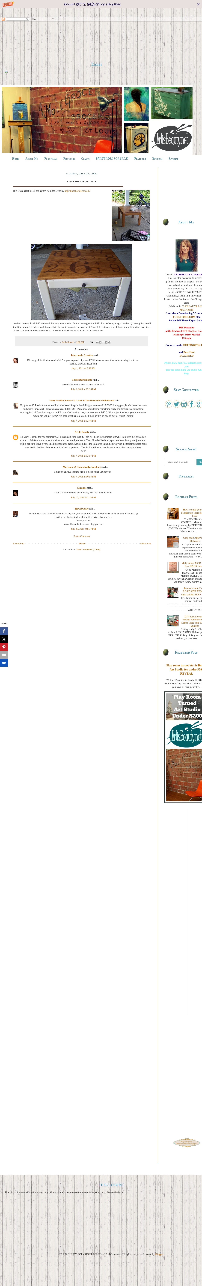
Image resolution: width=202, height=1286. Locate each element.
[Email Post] (91, 342)
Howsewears (82, 508)
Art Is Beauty (68, 342)
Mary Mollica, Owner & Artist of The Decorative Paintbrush (81, 400)
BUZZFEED (187, 355)
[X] (4, 639)
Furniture (50, 159)
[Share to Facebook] (106, 342)
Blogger (159, 1254)
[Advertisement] (96, 35)
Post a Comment (82, 536)
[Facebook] (4, 631)
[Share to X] (103, 342)
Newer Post (18, 543)
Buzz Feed (189, 352)
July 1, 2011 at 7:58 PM (83, 368)
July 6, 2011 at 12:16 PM (83, 389)
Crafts (85, 159)
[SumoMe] (4, 663)
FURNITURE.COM (184, 317)
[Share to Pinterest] (109, 342)
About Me (31, 159)
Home (15, 159)
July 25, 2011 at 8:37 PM (83, 528)
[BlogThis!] (100, 342)
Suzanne (81, 487)
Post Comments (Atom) (88, 549)
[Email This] (97, 342)
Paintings (69, 159)
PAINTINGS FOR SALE (112, 159)
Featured (140, 159)
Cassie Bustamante (82, 379)
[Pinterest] (4, 647)
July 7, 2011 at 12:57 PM (83, 455)
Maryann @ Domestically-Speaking (82, 467)
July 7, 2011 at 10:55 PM (83, 476)
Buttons (157, 159)
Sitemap (173, 159)
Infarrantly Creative (82, 355)
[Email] (4, 655)
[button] (101, 4)
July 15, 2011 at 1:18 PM (83, 497)
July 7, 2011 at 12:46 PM (83, 420)
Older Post (145, 543)
